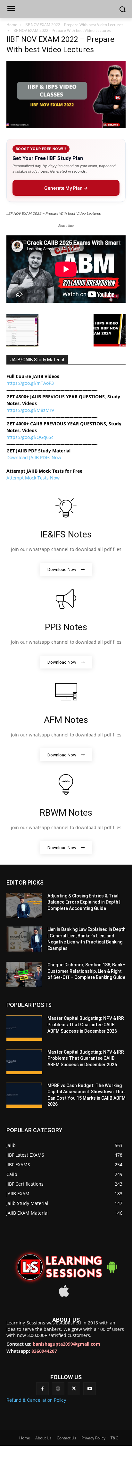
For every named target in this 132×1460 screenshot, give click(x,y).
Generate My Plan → (66, 188)
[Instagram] (58, 1388)
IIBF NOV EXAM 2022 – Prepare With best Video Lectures (73, 24)
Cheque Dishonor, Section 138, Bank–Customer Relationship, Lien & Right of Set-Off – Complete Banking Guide (86, 971)
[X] (74, 1388)
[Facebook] (42, 1388)
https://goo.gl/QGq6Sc (30, 437)
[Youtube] (89, 1388)
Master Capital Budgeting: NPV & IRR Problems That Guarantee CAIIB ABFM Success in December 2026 (85, 1024)
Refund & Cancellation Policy (36, 1400)
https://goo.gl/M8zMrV (30, 410)
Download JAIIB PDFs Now (33, 457)
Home (11, 24)
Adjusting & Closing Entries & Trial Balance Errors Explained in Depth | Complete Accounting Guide (83, 902)
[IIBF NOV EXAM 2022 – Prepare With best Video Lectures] (66, 126)
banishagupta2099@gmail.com (66, 1344)
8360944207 (44, 1351)
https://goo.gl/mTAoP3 (30, 383)
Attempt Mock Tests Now (33, 478)
